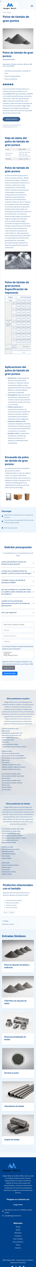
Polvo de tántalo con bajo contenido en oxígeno (14, 746)
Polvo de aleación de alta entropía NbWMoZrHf (14, 758)
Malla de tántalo (6, 862)
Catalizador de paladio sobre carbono (11, 764)
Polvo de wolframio (7, 787)
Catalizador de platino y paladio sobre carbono (14, 767)
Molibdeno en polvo (7, 751)
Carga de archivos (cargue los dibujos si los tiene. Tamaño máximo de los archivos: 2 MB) (17, 663)
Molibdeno (18, 1233)
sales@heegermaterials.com (10, 126)
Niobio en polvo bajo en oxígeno (10, 744)
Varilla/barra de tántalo (7, 847)
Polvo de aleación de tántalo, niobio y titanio (13, 776)
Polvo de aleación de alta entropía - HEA (12, 733)
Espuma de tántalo (6, 858)
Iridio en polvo (5, 742)
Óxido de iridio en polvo (8, 740)
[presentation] (18, 950)
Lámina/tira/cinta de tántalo (9, 853)
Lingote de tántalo (6, 867)
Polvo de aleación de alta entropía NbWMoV (13, 755)
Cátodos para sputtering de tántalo (10, 849)
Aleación (18, 1248)
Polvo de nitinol (6, 762)
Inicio (4, 12)
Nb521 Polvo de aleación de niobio (10, 753)
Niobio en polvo (6, 760)
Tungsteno (18, 1236)
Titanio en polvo (6, 785)
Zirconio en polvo (6, 789)
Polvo (5, 912)
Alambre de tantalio (7, 874)
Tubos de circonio (8, 922)
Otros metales (18, 1239)
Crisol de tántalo (6, 869)
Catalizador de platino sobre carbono (11, 769)
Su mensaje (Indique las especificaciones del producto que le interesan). (17, 648)
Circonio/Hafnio (18, 1242)
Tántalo (9, 12)
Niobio (18, 1230)
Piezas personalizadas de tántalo (10, 865)
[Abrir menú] (32, 6)
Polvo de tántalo (6, 778)
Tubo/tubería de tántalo (8, 851)
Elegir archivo (8, 668)
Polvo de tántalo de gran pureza (10, 737)
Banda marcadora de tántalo (9, 842)
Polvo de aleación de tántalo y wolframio (12, 783)
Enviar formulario (10, 673)
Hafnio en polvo (6, 731)
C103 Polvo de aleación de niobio (10, 728)
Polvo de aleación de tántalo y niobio (11, 773)
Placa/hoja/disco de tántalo (9, 871)
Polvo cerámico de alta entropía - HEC (11, 735)
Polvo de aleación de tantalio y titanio (11, 780)
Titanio (18, 1245)
